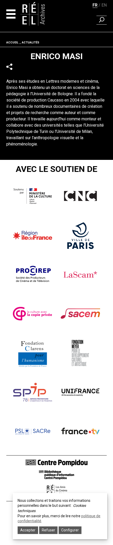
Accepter (27, 530)
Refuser (48, 530)
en (104, 5)
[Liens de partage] (9, 67)
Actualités (30, 42)
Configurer (70, 530)
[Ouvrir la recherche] (102, 20)
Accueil (12, 42)
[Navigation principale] (11, 14)
